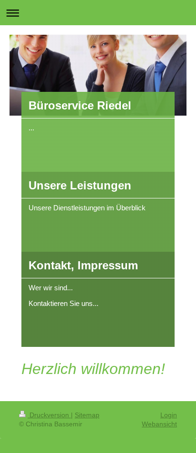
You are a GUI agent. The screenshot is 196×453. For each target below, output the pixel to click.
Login (168, 415)
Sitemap (87, 415)
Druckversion (49, 415)
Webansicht (159, 424)
